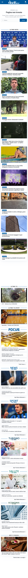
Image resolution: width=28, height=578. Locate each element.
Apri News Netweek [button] (19, 397)
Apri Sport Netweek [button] (20, 435)
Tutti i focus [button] (22, 364)
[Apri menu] (2, 2)
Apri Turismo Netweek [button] (19, 467)
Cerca (23, 20)
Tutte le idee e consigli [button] (19, 557)
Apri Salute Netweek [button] (19, 499)
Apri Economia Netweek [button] (18, 531)
